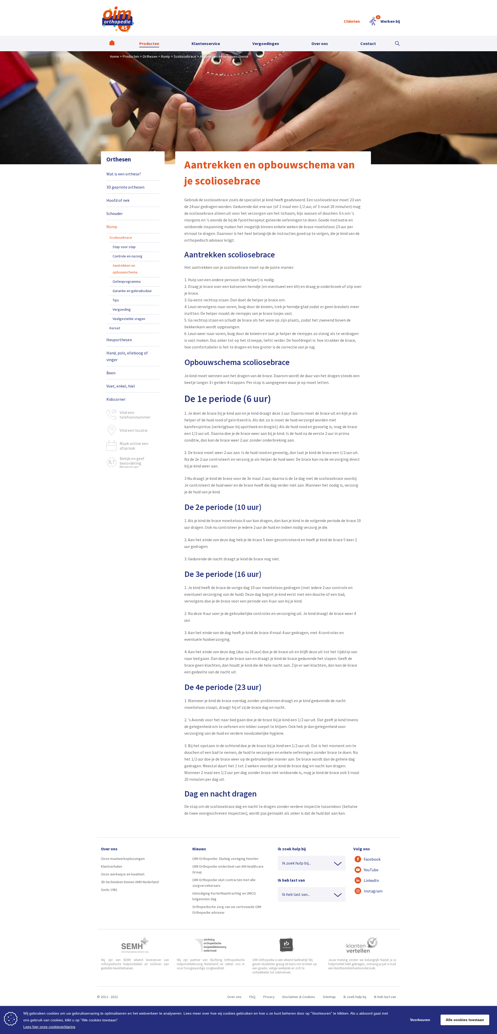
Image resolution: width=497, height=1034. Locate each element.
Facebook (372, 859)
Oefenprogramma (127, 281)
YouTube (371, 869)
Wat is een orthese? (123, 173)
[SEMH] (134, 945)
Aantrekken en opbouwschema (125, 268)
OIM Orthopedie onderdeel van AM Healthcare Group (228, 869)
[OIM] (118, 19)
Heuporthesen (119, 339)
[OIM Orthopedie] (112, 43)
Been (110, 372)
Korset (114, 328)
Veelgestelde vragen (129, 318)
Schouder (114, 213)
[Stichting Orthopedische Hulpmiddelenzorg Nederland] (211, 945)
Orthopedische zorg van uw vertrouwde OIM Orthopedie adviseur (226, 909)
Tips (116, 300)
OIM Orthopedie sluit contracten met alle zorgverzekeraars (223, 882)
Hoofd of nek (117, 200)
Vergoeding (122, 309)
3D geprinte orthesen (125, 187)
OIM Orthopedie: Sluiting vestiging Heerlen (225, 858)
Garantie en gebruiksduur (132, 290)
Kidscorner (116, 399)
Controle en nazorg (127, 256)
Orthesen (118, 159)
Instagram (373, 891)
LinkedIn (371, 880)
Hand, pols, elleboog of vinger (127, 356)
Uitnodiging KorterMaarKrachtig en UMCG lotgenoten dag (224, 896)
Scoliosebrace (120, 237)
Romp (111, 226)
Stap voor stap (124, 246)
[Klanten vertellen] (362, 945)
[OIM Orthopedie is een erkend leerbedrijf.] (286, 945)
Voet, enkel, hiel (120, 386)
